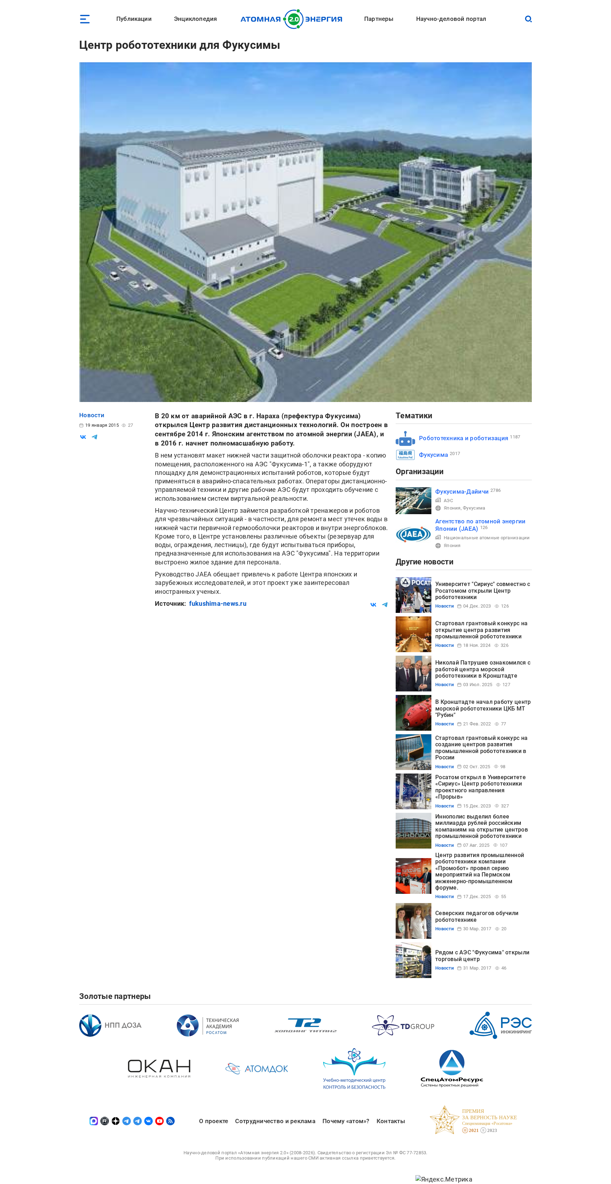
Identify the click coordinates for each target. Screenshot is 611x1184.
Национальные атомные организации (487, 537)
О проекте (213, 1121)
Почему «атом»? (345, 1121)
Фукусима (433, 454)
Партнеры (379, 18)
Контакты (391, 1121)
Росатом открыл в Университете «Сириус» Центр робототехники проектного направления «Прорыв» (480, 787)
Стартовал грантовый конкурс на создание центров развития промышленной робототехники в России (481, 748)
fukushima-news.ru (217, 603)
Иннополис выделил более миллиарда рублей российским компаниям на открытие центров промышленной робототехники (481, 826)
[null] (83, 437)
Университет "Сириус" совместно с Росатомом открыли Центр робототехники (482, 590)
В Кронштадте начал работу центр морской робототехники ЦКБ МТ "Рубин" (483, 708)
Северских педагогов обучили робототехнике (476, 916)
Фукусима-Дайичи (462, 491)
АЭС (448, 500)
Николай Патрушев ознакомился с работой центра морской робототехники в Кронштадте (482, 669)
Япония (452, 508)
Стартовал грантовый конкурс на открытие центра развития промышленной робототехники (481, 630)
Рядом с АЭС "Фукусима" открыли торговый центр (482, 955)
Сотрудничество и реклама (275, 1121)
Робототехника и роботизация (463, 438)
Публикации (134, 18)
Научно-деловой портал (451, 18)
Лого (293, 19)
